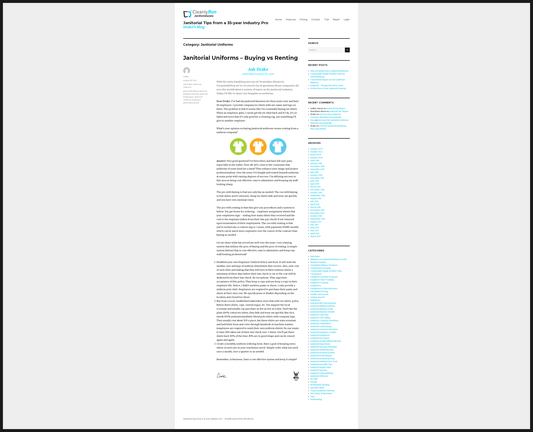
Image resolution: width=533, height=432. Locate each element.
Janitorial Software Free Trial (323, 361)
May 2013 (314, 230)
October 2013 (316, 216)
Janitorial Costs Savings (321, 326)
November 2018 (317, 169)
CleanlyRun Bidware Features (323, 265)
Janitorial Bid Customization (323, 303)
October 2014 (316, 192)
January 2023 (316, 149)
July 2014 (314, 201)
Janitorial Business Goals (321, 309)
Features (291, 19)
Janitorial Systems (318, 370)
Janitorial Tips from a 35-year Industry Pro (225, 22)
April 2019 (314, 160)
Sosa (312, 120)
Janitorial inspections (320, 344)
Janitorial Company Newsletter (324, 320)
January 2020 (316, 157)
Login (347, 19)
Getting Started (317, 297)
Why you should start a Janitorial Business (329, 71)
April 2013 (314, 233)
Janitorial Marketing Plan (322, 350)
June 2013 (314, 227)
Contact (315, 19)
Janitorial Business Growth (322, 312)
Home (278, 19)
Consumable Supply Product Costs (326, 271)
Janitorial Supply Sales (320, 367)
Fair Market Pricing (319, 291)
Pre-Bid (313, 379)
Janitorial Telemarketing (321, 373)
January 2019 (316, 163)
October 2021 (316, 152)
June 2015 (314, 181)
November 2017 (317, 178)
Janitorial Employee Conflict (323, 332)
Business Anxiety (318, 262)
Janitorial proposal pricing (322, 358)
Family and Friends (319, 294)
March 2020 (315, 155)
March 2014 (315, 207)
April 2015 (314, 184)
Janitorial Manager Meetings (323, 347)
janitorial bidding (190, 91)
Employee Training (319, 283)
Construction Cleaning (320, 268)
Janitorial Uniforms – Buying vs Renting (240, 57)
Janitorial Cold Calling (320, 318)
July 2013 (314, 225)
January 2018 (316, 175)
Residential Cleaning (320, 385)
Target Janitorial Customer (322, 390)
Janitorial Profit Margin (321, 355)
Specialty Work (317, 388)
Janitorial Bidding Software (322, 306)
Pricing (303, 19)
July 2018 (314, 172)
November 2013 (317, 213)
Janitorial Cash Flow (319, 315)
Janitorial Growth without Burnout (325, 341)
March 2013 (315, 236)
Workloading (316, 399)
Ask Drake (187, 84)
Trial (326, 19)
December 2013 (317, 210)
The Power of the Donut (321, 393)
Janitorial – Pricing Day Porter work (326, 85)
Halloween (315, 300)
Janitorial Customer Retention (324, 329)
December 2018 (317, 166)
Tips (312, 396)
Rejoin (336, 19)
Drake (186, 76)
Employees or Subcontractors (323, 288)
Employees (315, 285)
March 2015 (315, 187)
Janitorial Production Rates (322, 353)
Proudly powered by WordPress (239, 419)
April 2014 (314, 204)
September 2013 (317, 219)
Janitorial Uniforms (319, 376)
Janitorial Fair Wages (335, 108)
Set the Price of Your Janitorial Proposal (328, 88)
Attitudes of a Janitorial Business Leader (328, 259)
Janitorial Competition (320, 323)
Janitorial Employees (320, 335)
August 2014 (315, 198)
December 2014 (317, 190)
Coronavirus (315, 274)
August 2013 (315, 222)
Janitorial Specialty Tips (321, 364)
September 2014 (317, 195)
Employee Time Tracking (322, 280)
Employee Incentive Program (324, 277)
